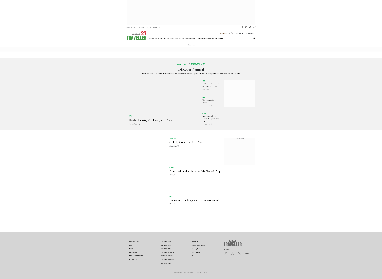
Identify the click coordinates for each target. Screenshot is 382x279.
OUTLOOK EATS (166, 245)
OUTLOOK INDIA (166, 241)
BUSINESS (134, 28)
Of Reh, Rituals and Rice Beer (185, 142)
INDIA (128, 28)
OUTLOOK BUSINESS (167, 252)
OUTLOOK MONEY (166, 256)
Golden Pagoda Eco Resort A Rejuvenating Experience (210, 118)
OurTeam (205, 90)
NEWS (131, 249)
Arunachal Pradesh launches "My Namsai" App (195, 171)
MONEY (141, 28)
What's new (179, 39)
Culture (172, 139)
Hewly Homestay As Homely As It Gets (150, 120)
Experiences (164, 39)
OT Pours (223, 34)
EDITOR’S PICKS (134, 259)
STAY (131, 245)
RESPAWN (153, 28)
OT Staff (172, 175)
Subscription (196, 256)
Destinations (154, 39)
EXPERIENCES (133, 252)
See (203, 81)
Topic (186, 64)
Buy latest (239, 34)
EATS (147, 28)
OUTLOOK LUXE (166, 249)
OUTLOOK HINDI (166, 263)
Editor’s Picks (191, 39)
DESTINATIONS (134, 241)
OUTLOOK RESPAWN (167, 259)
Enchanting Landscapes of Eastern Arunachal (194, 200)
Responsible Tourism (206, 39)
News (171, 168)
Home (179, 64)
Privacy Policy (196, 249)
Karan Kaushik (134, 124)
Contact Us (196, 252)
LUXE (159, 28)
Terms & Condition (198, 245)
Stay (172, 39)
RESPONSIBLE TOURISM (136, 256)
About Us (195, 241)
